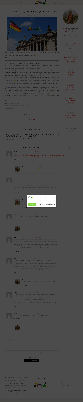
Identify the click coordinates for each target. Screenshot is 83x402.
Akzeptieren (32, 204)
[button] (54, 197)
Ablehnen (41, 204)
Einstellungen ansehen (50, 204)
